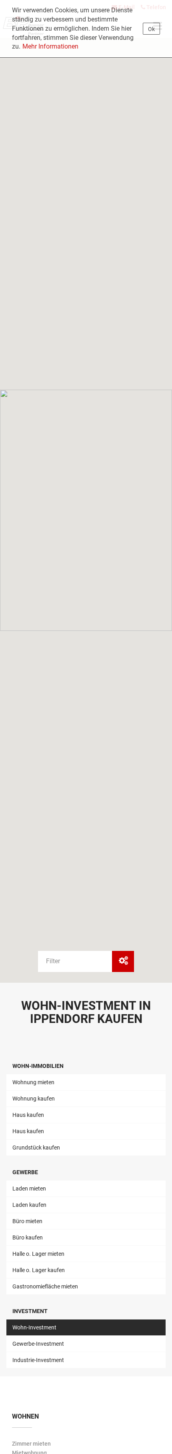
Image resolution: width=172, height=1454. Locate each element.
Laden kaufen (29, 1205)
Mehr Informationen (50, 46)
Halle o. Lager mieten (38, 1254)
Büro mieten (27, 1221)
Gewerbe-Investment (38, 1344)
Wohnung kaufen (33, 1098)
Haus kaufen (28, 1115)
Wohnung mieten (33, 1082)
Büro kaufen (27, 1237)
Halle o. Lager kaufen (38, 1270)
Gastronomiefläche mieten (45, 1286)
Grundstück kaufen (36, 1147)
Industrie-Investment (38, 1360)
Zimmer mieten (31, 1443)
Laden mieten (29, 1188)
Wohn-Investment (34, 1327)
